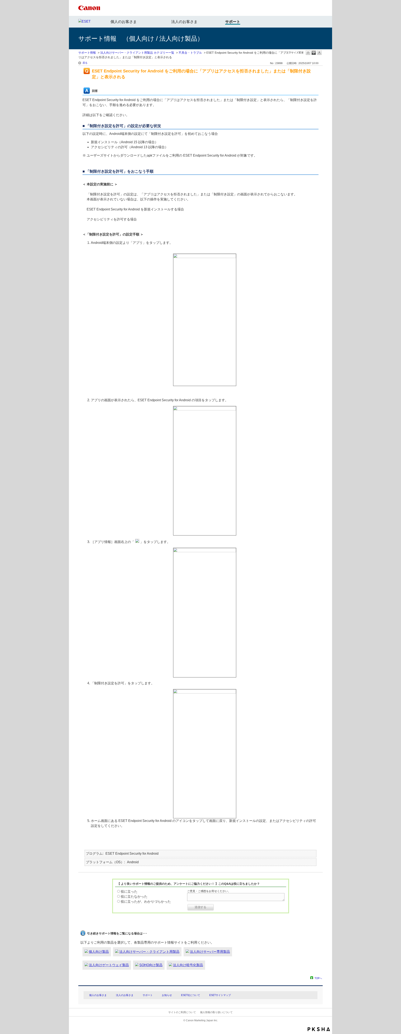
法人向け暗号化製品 (188, 965)
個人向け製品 (99, 951)
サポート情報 (87, 52)
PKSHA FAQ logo (319, 1029)
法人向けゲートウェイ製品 (109, 965)
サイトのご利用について (182, 1012)
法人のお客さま (184, 22)
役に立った (129, 891)
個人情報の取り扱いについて (216, 1012)
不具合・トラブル (190, 52)
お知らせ (167, 995)
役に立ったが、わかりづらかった (146, 901)
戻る (85, 62)
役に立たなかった (134, 896)
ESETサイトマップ (220, 995)
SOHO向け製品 (150, 965)
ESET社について (190, 995)
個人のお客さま (123, 22)
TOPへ (318, 978)
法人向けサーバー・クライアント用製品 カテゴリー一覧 (137, 52)
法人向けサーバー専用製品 (210, 951)
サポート (148, 995)
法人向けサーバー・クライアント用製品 (149, 951)
